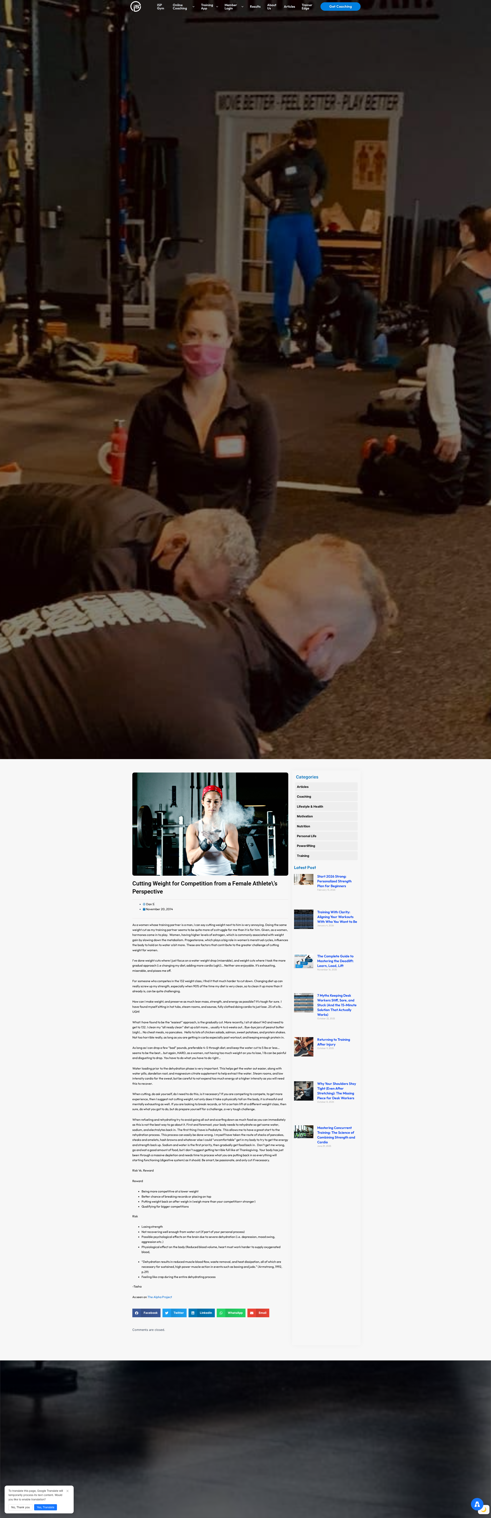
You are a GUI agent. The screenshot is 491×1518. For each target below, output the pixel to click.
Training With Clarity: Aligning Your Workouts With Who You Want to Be (337, 917)
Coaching (304, 796)
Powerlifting (306, 846)
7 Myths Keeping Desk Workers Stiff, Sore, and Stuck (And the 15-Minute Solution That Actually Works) (337, 1005)
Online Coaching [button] (180, 6)
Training (303, 856)
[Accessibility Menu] (477, 1504)
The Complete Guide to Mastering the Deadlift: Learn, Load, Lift (335, 961)
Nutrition (303, 826)
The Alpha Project (159, 1297)
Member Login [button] (231, 6)
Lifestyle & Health (310, 806)
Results (255, 6)
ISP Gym (160, 6)
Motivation (305, 816)
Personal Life (306, 836)
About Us (271, 6)
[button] (146, 1313)
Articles (289, 6)
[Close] (67, 1491)
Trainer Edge (307, 6)
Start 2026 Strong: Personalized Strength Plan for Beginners (334, 881)
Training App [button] (207, 6)
